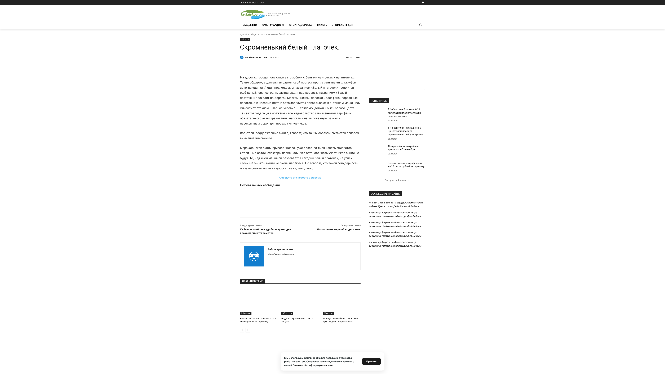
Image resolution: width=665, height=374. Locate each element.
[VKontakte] (423, 3)
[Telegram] (279, 66)
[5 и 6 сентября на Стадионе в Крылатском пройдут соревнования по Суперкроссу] (377, 132)
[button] (421, 25)
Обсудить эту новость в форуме (300, 177)
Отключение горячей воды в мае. (339, 229)
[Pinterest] (295, 66)
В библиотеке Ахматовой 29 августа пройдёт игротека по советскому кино (404, 113)
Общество (255, 34)
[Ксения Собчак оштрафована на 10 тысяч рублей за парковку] (259, 301)
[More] (304, 66)
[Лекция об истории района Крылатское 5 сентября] (377, 150)
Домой (243, 34)
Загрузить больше (395, 180)
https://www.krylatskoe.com (281, 254)
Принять (371, 361)
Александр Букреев (379, 212)
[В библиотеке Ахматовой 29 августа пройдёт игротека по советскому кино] (377, 114)
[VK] (271, 66)
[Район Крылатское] (242, 57)
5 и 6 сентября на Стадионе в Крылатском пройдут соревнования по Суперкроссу (405, 131)
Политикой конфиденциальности (312, 365)
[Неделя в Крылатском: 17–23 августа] (300, 301)
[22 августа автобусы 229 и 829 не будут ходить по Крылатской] (342, 301)
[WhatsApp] (287, 66)
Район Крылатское (257, 57)
